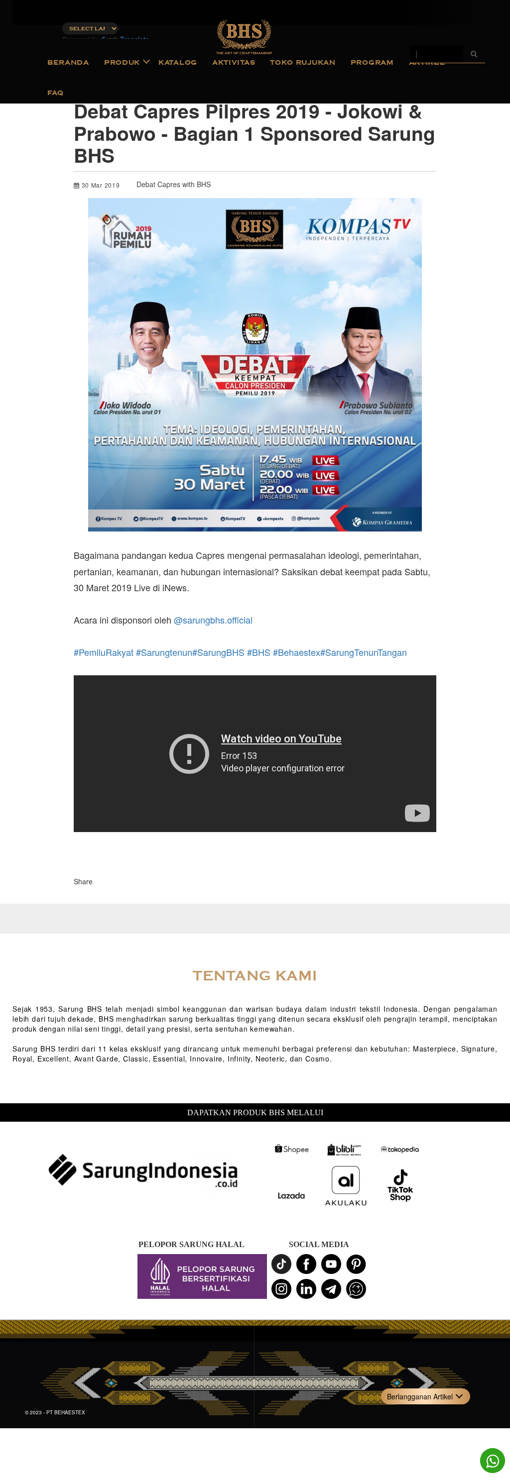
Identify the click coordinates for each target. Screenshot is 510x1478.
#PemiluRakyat (103, 651)
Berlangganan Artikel (420, 1396)
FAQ (55, 93)
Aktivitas (233, 62)
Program (372, 62)
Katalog (177, 62)
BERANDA (68, 62)
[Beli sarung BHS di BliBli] (345, 1149)
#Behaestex (296, 651)
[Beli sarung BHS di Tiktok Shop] (400, 1185)
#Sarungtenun (164, 651)
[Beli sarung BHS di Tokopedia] (400, 1149)
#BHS (258, 651)
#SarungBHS (218, 651)
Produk (122, 62)
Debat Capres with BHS (173, 184)
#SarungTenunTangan (363, 651)
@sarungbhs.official (213, 619)
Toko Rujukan (302, 62)
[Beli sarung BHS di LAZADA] (290, 1195)
